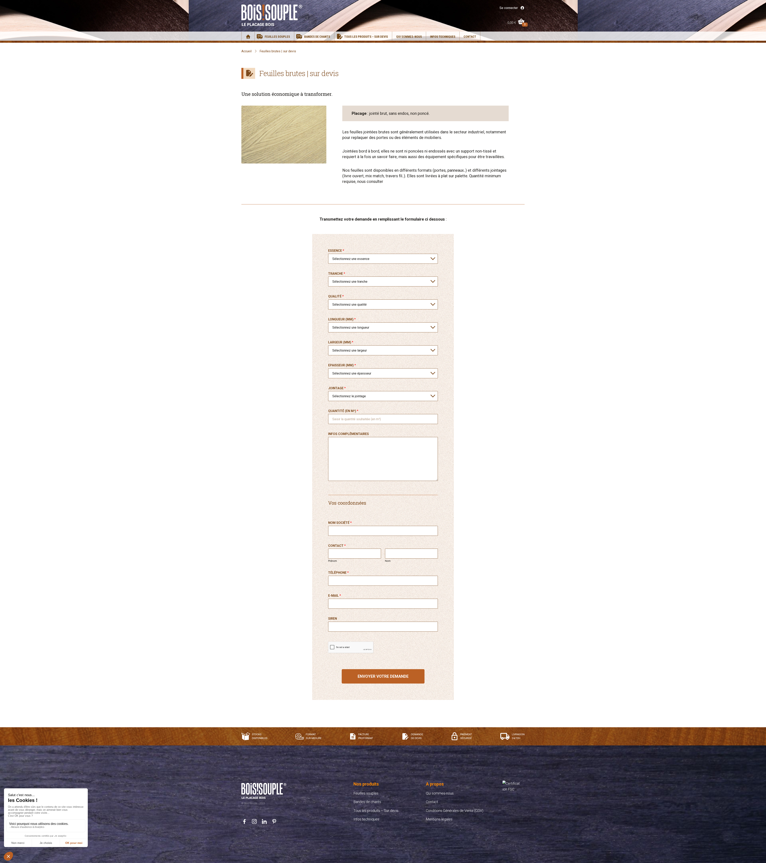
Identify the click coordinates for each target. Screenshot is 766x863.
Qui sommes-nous (409, 37)
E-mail (334, 595)
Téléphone (338, 573)
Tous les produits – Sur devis (366, 37)
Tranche (336, 273)
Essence (336, 251)
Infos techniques (442, 37)
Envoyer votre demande (383, 676)
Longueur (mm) (342, 319)
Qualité (336, 296)
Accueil (246, 51)
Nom (388, 560)
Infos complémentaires (348, 434)
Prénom (332, 560)
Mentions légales (439, 819)
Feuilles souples (277, 37)
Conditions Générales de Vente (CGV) (454, 811)
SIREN (332, 618)
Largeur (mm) (340, 342)
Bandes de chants (317, 37)
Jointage (337, 388)
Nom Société (340, 523)
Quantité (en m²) (343, 411)
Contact (470, 37)
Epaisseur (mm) (342, 365)
